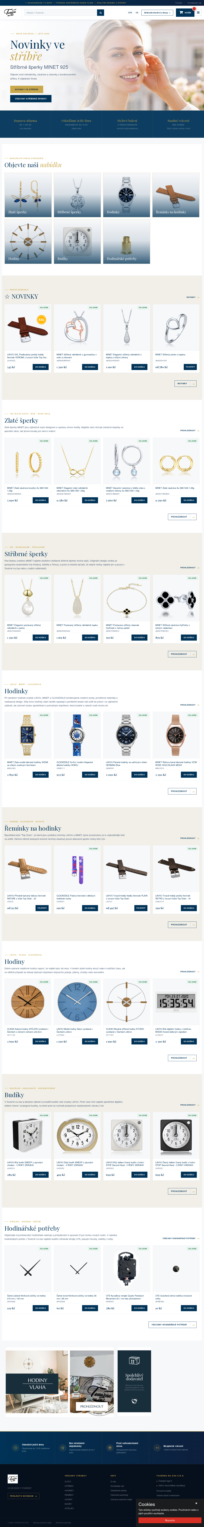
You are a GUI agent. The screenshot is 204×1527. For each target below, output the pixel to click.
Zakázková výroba (119, 1490)
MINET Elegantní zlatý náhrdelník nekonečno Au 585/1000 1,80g (72, 489)
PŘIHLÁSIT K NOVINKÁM (21, 1496)
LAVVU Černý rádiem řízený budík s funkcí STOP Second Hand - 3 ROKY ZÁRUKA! (175, 1164)
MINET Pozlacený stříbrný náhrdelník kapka (77, 625)
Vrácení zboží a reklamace (168, 1495)
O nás (113, 1481)
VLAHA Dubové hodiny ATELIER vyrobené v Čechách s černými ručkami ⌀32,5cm (27, 1030)
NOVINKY (193, 297)
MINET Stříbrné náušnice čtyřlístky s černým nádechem (172, 626)
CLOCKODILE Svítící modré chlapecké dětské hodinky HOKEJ (75, 763)
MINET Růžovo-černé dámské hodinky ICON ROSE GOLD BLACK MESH (176, 763)
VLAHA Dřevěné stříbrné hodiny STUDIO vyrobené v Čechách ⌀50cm (125, 1030)
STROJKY (69, 1508)
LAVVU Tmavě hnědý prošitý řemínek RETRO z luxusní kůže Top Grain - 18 (172, 897)
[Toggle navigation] (198, 12)
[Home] (12, 12)
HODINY (68, 1499)
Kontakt (178, 2)
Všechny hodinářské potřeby (181, 1238)
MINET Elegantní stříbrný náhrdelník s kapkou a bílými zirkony (124, 356)
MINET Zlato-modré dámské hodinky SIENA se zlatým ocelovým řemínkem (27, 763)
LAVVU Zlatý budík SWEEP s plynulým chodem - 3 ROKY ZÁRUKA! (75, 1164)
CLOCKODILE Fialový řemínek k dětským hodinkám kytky (76, 897)
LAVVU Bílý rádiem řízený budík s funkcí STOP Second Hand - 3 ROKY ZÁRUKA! (125, 1164)
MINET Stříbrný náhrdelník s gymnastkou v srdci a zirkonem (77, 356)
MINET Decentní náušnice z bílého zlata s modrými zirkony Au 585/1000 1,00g (125, 489)
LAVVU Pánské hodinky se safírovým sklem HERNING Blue (126, 763)
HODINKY (69, 1490)
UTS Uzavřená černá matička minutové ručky (173, 1297)
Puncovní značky (164, 1490)
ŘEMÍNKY (69, 1494)
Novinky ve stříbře (26, 89)
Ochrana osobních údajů (121, 1499)
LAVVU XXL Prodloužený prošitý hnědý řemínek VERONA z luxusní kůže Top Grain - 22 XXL (27, 356)
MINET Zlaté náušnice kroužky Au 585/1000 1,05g (27, 489)
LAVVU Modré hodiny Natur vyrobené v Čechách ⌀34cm (75, 1030)
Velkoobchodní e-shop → (157, 12)
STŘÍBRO (69, 1486)
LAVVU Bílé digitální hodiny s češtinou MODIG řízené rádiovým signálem (173, 1030)
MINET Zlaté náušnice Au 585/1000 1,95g (174, 488)
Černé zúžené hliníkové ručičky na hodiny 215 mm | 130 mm (26, 1297)
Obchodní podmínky (119, 1494)
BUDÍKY (68, 1503)
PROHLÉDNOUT (190, 430)
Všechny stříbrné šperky (31, 98)
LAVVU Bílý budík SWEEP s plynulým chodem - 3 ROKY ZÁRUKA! (25, 1164)
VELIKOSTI (190, 367)
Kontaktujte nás (194, 2)
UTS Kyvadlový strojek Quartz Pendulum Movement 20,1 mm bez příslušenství (125, 1297)
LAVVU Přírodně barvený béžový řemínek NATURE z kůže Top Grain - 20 (26, 897)
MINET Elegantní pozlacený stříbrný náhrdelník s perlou (24, 626)
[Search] (100, 12)
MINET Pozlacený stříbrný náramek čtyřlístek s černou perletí (122, 626)
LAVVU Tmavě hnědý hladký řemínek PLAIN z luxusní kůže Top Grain (126, 897)
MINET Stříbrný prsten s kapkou (170, 354)
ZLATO (68, 1481)
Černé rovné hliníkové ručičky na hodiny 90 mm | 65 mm (76, 1297)
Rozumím (170, 1520)
